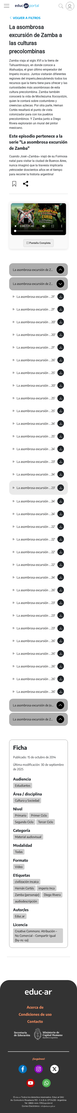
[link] (70, 6)
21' (53, 297)
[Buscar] (61, 6)
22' (53, 526)
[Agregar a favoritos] (14, 184)
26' (53, 360)
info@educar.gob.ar (48, 1106)
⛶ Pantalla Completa (38, 243)
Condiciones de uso (35, 1014)
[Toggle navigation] (3, 2)
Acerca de (35, 1007)
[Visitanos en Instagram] (39, 1069)
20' (53, 322)
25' (53, 373)
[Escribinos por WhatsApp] (46, 1083)
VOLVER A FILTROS (26, 18)
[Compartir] (25, 184)
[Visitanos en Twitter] (54, 1069)
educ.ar (18, 1097)
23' (53, 462)
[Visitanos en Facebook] (23, 1069)
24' (53, 423)
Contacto (35, 1021)
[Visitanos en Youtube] (31, 1083)
